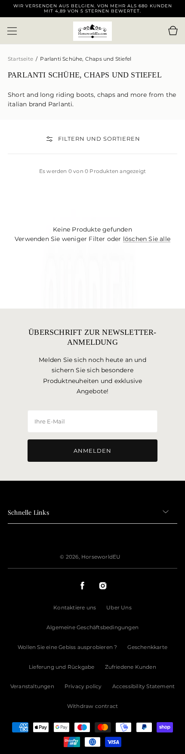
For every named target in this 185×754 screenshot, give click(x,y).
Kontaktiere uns (74, 607)
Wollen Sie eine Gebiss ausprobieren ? (67, 647)
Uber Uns (119, 607)
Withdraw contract (92, 706)
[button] (12, 31)
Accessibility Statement (143, 686)
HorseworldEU (100, 556)
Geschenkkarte (147, 647)
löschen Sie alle (146, 238)
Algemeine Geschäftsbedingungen (92, 627)
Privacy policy (83, 686)
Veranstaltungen (32, 686)
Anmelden (92, 450)
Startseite (21, 59)
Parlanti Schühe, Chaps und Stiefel (85, 59)
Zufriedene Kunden (130, 667)
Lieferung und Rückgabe (61, 667)
